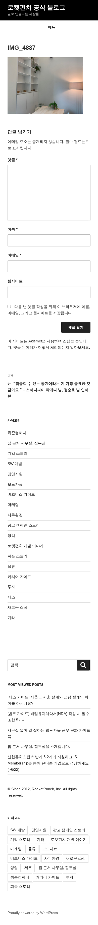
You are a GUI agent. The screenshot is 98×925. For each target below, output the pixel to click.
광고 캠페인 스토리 (24, 525)
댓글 (13, 160)
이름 (13, 229)
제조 (11, 597)
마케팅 (13, 504)
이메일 (14, 255)
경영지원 (15, 474)
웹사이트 (15, 281)
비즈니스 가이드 (21, 494)
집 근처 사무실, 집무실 (26, 443)
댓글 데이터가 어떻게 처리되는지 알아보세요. (51, 347)
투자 (11, 587)
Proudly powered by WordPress (33, 913)
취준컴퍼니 (17, 433)
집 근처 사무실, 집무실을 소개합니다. (39, 746)
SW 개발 (15, 463)
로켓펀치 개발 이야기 (25, 546)
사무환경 (15, 515)
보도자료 (15, 484)
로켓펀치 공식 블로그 (36, 7)
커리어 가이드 (19, 577)
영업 (11, 535)
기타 (11, 617)
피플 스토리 (17, 556)
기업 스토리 (17, 453)
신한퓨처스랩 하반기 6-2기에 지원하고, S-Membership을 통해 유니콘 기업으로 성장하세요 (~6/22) (48, 763)
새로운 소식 (17, 607)
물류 (11, 566)
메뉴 (51, 27)
